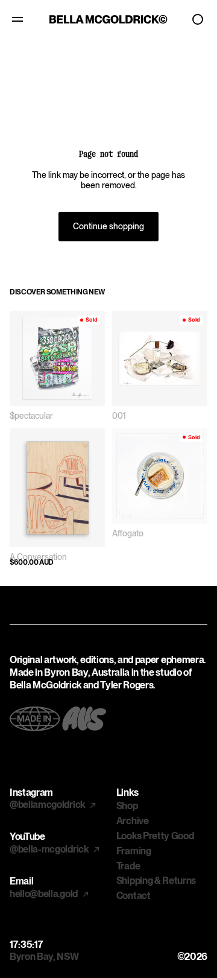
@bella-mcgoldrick (50, 849)
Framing (133, 851)
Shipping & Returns (156, 880)
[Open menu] (19, 19)
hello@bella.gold (45, 894)
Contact (133, 895)
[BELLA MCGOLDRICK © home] (108, 19)
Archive (132, 821)
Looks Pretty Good (155, 836)
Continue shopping (108, 226)
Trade (128, 866)
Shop (127, 805)
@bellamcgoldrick (48, 804)
